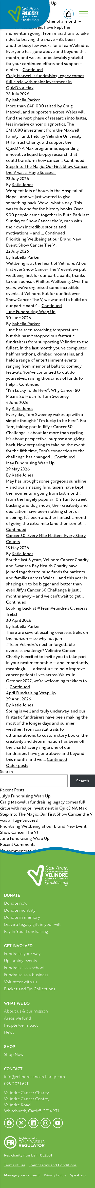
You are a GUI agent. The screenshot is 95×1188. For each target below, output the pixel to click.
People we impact (21, 1025)
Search (6, 771)
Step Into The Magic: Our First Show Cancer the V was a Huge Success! (47, 169)
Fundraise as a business (26, 974)
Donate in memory (22, 917)
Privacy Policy (55, 1175)
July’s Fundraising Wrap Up (25, 796)
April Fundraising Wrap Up (31, 693)
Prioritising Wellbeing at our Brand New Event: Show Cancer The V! (43, 242)
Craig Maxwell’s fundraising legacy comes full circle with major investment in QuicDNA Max (45, 82)
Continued (33, 69)
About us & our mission (26, 1011)
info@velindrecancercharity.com (34, 1076)
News (9, 1032)
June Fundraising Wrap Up (30, 311)
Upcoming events (20, 960)
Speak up (78, 1175)
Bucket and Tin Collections (29, 989)
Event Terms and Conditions (53, 1165)
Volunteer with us (20, 981)
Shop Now (13, 1054)
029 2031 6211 (17, 1083)
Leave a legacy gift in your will (32, 924)
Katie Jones (22, 184)
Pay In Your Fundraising (26, 931)
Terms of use (14, 1165)
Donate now (15, 903)
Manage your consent (22, 1175)
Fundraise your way (22, 953)
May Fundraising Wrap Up (30, 463)
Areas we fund (17, 1018)
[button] (10, 1178)
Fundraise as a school (24, 967)
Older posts (17, 765)
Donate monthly (19, 910)
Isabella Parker (26, 100)
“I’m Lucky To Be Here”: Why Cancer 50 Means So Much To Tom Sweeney (43, 393)
